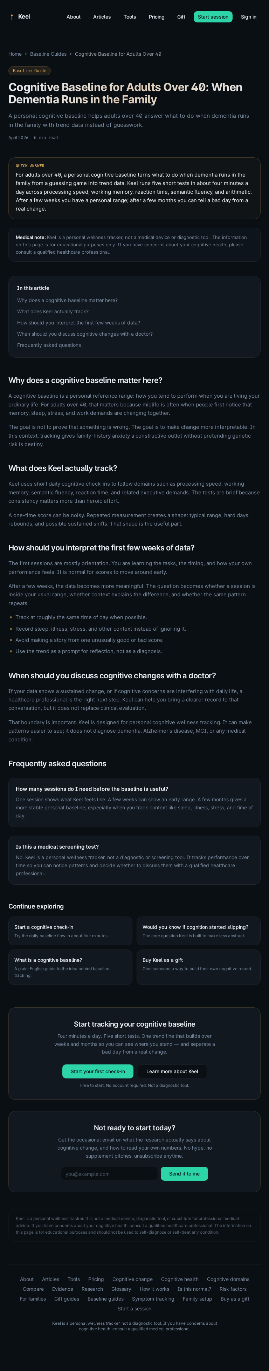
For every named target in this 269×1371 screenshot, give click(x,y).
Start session (213, 17)
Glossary (121, 1289)
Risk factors (233, 1289)
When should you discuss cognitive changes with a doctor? (85, 334)
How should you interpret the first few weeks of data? (78, 322)
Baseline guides (106, 1299)
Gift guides (66, 1299)
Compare (33, 1289)
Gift (181, 17)
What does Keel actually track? (53, 311)
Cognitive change (132, 1279)
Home (15, 54)
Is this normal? (194, 1289)
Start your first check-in (98, 1071)
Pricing (157, 17)
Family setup (197, 1299)
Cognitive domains (228, 1279)
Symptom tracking (153, 1299)
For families (33, 1299)
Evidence (62, 1289)
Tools (130, 17)
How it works (154, 1289)
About (74, 17)
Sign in (248, 17)
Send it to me (184, 1174)
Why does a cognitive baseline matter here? (67, 300)
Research (92, 1289)
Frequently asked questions (49, 345)
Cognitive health (180, 1279)
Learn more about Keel (172, 1071)
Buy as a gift (235, 1299)
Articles (102, 17)
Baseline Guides (48, 54)
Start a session (134, 1308)
